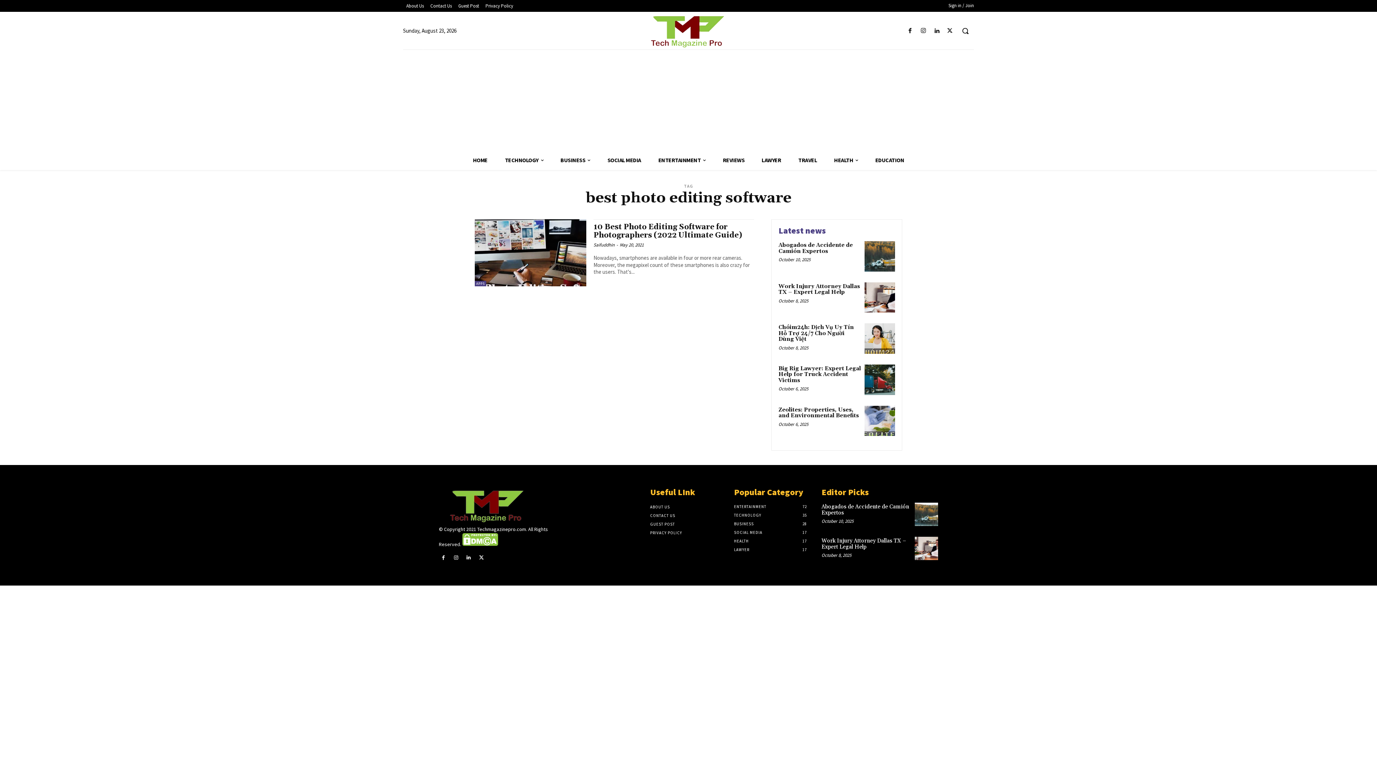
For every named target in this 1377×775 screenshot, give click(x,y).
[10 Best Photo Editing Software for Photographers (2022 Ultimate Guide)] (530, 252)
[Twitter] (950, 31)
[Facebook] (910, 31)
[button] (965, 30)
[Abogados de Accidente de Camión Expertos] (880, 256)
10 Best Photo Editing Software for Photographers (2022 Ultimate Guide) (667, 231)
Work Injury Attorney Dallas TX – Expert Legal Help (819, 289)
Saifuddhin (604, 245)
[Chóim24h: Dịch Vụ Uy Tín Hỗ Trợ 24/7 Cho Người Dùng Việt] (880, 338)
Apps (480, 283)
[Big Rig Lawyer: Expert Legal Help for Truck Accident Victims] (880, 380)
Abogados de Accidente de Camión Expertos (816, 248)
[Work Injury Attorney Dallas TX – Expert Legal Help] (880, 297)
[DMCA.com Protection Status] (480, 544)
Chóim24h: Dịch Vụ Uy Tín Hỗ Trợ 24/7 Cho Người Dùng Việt (816, 333)
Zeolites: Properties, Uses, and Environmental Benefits (819, 413)
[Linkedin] (937, 31)
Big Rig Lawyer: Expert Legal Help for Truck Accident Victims (820, 374)
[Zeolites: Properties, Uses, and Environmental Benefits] (880, 421)
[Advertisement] (688, 100)
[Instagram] (923, 31)
